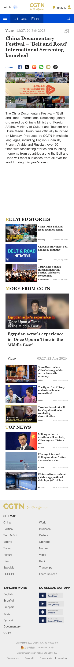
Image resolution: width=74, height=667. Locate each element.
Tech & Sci (10, 535)
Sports (7, 541)
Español (8, 600)
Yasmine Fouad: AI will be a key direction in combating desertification (51, 412)
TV (37, 18)
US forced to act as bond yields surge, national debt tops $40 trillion (52, 477)
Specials (8, 567)
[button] (10, 103)
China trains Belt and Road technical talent (50, 228)
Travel (7, 548)
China (7, 522)
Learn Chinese (48, 574)
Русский (8, 620)
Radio (23, 18)
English (8, 594)
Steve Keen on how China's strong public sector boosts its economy (50, 372)
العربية (7, 613)
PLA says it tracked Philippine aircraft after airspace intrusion (52, 457)
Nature (43, 548)
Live (6, 561)
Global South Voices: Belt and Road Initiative (53, 248)
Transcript (45, 567)
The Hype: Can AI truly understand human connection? (51, 390)
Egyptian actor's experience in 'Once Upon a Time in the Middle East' (36, 339)
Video (42, 554)
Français (8, 607)
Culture (43, 535)
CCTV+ (8, 632)
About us (62, 658)
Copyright (30, 658)
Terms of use (13, 658)
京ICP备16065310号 (49, 642)
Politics (8, 529)
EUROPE (9, 574)
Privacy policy (46, 658)
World (42, 522)
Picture (7, 554)
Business (45, 529)
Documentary (12, 626)
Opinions (44, 541)
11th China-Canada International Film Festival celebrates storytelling (49, 271)
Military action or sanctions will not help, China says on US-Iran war (51, 439)
